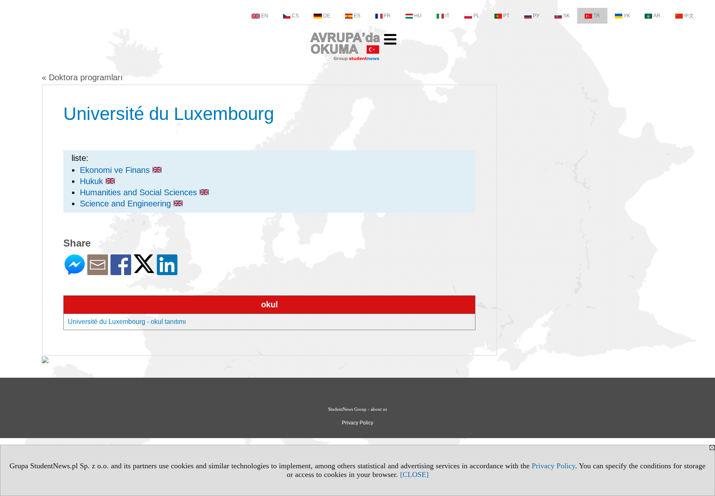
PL (476, 16)
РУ (536, 16)
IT (447, 16)
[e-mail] (97, 271)
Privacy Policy (553, 466)
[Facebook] (120, 271)
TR (596, 16)
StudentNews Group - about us (357, 409)
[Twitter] (144, 269)
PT (506, 16)
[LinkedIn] (167, 271)
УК (627, 16)
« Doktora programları (82, 77)
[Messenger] (75, 271)
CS (295, 16)
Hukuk (93, 181)
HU (418, 16)
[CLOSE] (414, 474)
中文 (689, 16)
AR (656, 16)
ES (357, 16)
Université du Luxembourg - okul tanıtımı (127, 321)
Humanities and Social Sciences (139, 192)
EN (264, 16)
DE (326, 16)
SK (566, 16)
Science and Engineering (126, 203)
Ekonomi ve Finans (116, 170)
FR (387, 16)
